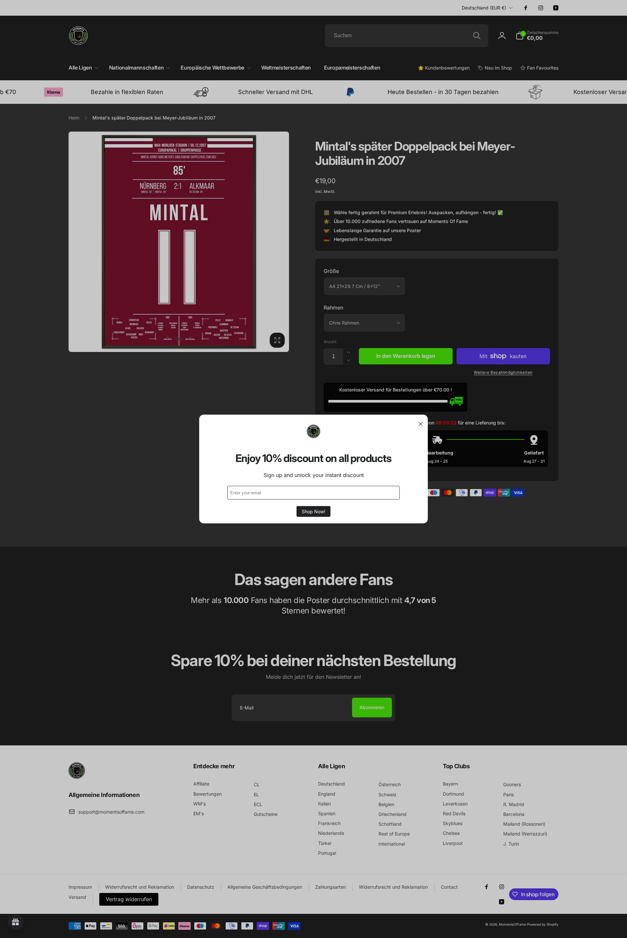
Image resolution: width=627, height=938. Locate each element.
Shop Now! (313, 511)
